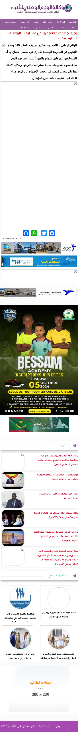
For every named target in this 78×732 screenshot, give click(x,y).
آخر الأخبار (60, 22)
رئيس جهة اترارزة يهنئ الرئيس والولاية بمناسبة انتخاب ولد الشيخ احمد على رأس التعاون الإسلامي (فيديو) (58, 460)
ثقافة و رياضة (49, 28)
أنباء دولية (25, 22)
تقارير (35, 22)
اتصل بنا (36, 28)
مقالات (73, 28)
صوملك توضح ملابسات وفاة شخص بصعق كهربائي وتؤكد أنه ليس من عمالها (20, 618)
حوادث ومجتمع (11, 22)
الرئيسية (72, 22)
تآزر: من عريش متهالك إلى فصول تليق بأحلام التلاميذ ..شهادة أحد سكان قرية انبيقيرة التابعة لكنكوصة (56, 536)
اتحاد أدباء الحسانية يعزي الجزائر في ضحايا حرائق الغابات (58, 615)
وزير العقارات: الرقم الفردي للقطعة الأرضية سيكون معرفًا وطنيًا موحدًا (57, 477)
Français (25, 28)
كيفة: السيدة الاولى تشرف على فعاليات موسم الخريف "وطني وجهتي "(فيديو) (56, 515)
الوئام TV (64, 445)
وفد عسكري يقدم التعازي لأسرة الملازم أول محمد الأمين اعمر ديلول (58, 656)
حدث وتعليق (47, 22)
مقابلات (62, 28)
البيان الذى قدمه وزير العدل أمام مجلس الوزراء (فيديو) (58, 496)
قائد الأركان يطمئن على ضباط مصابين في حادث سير (20, 656)
